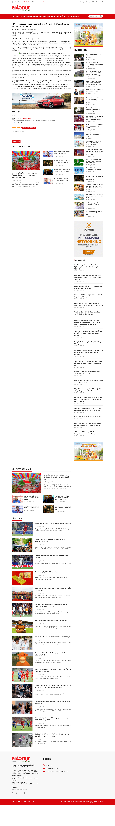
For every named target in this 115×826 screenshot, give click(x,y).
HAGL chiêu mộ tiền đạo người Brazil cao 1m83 (51, 620)
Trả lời (15, 122)
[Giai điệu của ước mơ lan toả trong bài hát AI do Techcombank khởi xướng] (79, 118)
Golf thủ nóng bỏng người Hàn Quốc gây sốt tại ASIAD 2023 (88, 381)
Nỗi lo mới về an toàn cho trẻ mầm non (88, 417)
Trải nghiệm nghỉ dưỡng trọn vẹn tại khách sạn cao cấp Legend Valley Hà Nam (94, 109)
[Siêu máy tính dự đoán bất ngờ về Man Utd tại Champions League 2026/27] (22, 610)
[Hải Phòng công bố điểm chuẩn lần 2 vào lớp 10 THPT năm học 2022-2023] (79, 205)
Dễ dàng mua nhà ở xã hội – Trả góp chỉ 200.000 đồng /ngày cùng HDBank (94, 143)
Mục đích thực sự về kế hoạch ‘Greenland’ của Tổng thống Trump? (62, 171)
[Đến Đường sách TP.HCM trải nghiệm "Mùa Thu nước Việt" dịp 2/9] (22, 545)
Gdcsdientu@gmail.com (43, 2)
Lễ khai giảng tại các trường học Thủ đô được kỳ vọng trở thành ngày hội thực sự (24, 175)
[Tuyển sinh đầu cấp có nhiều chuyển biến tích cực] (22, 643)
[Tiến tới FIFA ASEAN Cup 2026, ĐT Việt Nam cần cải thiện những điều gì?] (22, 675)
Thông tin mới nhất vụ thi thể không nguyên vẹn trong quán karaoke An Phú (94, 178)
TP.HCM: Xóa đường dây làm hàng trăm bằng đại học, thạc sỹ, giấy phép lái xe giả (88, 363)
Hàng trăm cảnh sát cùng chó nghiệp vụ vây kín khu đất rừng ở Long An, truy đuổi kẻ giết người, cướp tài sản (88, 322)
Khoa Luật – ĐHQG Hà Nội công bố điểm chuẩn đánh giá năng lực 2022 (94, 64)
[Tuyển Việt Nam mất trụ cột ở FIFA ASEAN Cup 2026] (22, 529)
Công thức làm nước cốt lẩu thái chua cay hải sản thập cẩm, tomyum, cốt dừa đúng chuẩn (94, 187)
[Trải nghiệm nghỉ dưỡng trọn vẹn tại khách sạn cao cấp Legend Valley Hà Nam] (79, 110)
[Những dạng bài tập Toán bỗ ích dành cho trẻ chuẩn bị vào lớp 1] (79, 213)
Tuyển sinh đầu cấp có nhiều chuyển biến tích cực (52, 637)
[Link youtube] (102, 2)
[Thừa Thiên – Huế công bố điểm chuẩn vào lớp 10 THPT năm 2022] (79, 57)
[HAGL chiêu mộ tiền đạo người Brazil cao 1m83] (22, 626)
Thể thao (63, 16)
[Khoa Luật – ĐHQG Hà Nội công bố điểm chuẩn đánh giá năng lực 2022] (79, 65)
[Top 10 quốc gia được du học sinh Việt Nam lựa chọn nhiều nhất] (79, 197)
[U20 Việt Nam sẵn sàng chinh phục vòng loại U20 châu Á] (48, 181)
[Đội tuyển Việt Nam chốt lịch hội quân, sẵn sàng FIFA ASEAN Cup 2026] (22, 724)
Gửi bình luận (16, 141)
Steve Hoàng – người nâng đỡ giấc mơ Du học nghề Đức (94, 90)
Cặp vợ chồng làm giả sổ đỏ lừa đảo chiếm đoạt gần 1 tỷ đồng (87, 373)
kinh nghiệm (59, 47)
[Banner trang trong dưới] (88, 452)
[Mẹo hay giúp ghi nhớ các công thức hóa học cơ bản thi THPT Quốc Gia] (79, 162)
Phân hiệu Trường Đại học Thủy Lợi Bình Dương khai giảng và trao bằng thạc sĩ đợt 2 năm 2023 (88, 399)
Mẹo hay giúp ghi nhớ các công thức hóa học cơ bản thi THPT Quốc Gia (94, 161)
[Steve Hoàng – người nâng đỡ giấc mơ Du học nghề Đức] (79, 92)
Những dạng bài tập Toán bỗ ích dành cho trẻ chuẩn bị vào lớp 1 (94, 213)
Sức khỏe (42, 16)
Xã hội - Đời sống (73, 16)
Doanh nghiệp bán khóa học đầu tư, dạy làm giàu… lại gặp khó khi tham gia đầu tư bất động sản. (94, 100)
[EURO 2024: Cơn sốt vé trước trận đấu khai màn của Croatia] (79, 127)
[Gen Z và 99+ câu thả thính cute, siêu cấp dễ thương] (79, 170)
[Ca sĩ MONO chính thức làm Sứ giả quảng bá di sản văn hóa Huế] (22, 594)
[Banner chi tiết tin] (41, 101)
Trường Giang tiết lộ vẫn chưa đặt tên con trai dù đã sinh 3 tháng (87, 313)
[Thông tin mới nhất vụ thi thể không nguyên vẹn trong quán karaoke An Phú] (79, 178)
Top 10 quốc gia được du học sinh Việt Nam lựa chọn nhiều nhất (94, 196)
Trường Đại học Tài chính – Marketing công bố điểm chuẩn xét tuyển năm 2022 (94, 82)
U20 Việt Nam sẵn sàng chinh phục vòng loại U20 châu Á (31, 497)
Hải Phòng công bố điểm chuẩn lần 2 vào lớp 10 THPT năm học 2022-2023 (94, 204)
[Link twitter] (96, 2)
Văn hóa (50, 16)
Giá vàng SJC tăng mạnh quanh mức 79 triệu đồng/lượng (88, 296)
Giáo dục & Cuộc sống (72, 801)
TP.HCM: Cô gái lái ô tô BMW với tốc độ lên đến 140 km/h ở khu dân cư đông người (88, 333)
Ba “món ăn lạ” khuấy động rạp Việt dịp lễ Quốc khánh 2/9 (63, 507)
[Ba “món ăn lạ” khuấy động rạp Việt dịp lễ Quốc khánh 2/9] (48, 163)
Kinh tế (56, 16)
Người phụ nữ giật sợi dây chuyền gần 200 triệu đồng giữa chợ (88, 287)
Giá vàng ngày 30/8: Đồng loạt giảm (47, 572)
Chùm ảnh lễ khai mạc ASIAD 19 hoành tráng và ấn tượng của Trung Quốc (87, 433)
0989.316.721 (26, 2)
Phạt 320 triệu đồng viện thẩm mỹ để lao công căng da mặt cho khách (88, 390)
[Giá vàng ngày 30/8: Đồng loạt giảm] (22, 578)
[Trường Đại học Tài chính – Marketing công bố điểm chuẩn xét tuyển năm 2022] (79, 83)
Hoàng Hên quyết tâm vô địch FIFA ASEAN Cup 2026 (31, 506)
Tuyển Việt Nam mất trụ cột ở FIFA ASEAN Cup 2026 (53, 523)
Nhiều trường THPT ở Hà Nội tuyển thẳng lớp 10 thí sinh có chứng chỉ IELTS (88, 304)
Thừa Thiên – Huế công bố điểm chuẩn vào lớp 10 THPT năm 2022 (94, 56)
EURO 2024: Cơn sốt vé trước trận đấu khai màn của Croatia (94, 126)
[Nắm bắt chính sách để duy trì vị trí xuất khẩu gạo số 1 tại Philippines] (79, 135)
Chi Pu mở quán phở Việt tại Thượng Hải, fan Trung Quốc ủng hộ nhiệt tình (87, 409)
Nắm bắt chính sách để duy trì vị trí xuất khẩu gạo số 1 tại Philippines (94, 134)
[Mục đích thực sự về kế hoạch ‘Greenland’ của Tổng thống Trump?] (48, 172)
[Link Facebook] (93, 2)
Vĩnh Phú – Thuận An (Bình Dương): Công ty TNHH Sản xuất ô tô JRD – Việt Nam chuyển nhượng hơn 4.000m (94, 74)
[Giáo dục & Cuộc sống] (21, 11)
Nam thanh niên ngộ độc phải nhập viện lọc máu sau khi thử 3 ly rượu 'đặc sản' (88, 424)
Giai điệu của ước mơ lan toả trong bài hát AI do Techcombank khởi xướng (94, 117)
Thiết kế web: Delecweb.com (95, 803)
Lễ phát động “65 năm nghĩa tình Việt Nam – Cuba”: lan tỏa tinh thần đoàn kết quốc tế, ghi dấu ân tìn (94, 152)
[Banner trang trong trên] (88, 35)
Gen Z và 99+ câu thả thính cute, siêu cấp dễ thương (93, 168)
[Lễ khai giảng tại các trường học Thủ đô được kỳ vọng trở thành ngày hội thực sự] (26, 160)
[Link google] (99, 2)
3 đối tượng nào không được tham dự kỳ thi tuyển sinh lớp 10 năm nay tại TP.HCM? (87, 267)
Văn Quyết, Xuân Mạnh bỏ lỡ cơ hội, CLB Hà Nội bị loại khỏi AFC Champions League (88, 352)
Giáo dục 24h (20, 16)
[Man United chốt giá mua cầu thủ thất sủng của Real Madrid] (22, 561)
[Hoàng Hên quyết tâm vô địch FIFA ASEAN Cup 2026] (48, 154)
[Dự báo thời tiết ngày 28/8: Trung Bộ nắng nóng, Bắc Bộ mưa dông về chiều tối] (22, 740)
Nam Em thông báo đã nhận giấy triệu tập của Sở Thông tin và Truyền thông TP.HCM (87, 277)
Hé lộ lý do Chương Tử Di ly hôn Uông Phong (87, 343)
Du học (35, 16)
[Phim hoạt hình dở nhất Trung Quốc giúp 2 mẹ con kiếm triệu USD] (22, 659)
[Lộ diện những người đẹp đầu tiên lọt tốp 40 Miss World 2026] (22, 707)
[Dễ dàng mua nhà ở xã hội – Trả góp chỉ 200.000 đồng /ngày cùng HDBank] (79, 143)
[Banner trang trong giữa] (88, 239)
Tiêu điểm (29, 16)
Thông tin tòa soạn (85, 2)
